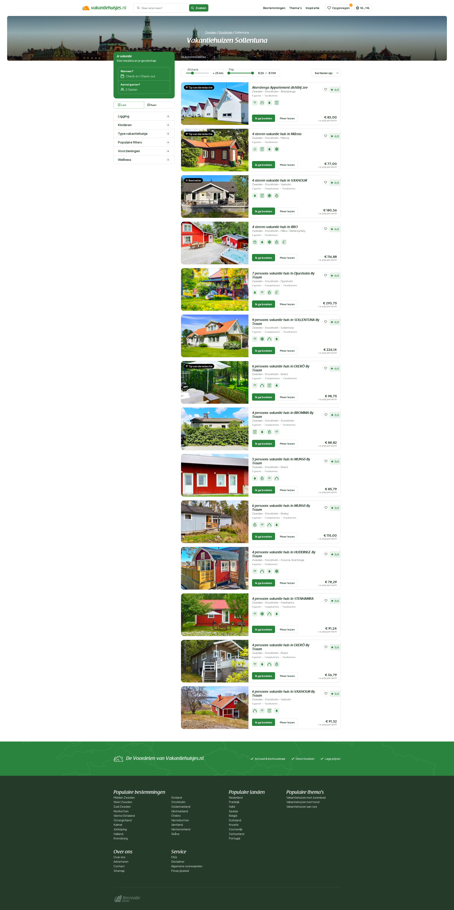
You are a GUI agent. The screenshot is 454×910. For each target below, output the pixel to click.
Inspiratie (312, 8)
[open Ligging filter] (168, 116)
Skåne (175, 834)
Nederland (236, 797)
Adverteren (121, 861)
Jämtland (177, 824)
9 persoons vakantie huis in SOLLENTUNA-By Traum (285, 323)
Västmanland (179, 811)
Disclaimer (177, 861)
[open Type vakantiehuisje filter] (168, 133)
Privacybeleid (180, 871)
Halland (118, 834)
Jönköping (120, 829)
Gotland (176, 797)
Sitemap (119, 871)
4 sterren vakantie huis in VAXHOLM (279, 182)
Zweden (210, 32)
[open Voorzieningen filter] (168, 151)
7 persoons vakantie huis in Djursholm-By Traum (283, 277)
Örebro (176, 815)
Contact (119, 866)
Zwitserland (236, 834)
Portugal (234, 838)
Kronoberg (121, 838)
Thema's (295, 8)
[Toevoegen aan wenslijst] (326, 89)
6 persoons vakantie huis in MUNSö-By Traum (281, 509)
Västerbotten (180, 820)
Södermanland (180, 806)
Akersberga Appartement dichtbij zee (280, 89)
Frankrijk (234, 802)
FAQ (174, 857)
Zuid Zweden (122, 806)
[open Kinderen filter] (168, 125)
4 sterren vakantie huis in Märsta (276, 135)
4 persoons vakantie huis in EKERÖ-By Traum (280, 649)
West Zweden (123, 802)
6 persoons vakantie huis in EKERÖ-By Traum (280, 370)
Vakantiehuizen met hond (302, 802)
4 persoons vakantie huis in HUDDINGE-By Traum (283, 556)
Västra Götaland (124, 815)
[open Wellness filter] (168, 159)
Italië (232, 806)
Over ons (119, 857)
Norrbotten (121, 811)
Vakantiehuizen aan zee (301, 806)
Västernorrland (180, 829)
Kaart (153, 105)
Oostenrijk (235, 829)
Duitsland (235, 820)
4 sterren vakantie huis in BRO (279, 228)
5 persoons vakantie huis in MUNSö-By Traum (281, 463)
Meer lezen (287, 118)
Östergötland (123, 820)
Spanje (233, 811)
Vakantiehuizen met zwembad (306, 797)
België (233, 815)
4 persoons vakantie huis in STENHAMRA (283, 600)
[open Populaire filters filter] (168, 142)
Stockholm (225, 32)
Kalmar (118, 824)
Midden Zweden (124, 797)
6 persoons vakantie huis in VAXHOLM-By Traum (283, 695)
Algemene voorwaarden (186, 866)
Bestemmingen (274, 8)
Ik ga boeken (263, 118)
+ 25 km (218, 73)
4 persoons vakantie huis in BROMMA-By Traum (283, 416)
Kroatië (234, 824)
